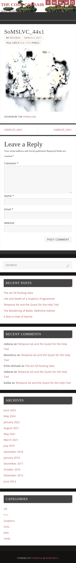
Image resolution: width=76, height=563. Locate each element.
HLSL (7, 526)
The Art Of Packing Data (18, 293)
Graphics (9, 521)
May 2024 (9, 416)
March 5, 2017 (33, 37)
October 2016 (12, 469)
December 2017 (13, 463)
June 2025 (10, 410)
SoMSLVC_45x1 (63, 129)
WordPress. (52, 558)
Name (9, 196)
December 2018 (13, 452)
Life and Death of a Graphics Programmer (29, 298)
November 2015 (13, 475)
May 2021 (9, 434)
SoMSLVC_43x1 (13, 129)
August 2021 (11, 428)
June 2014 (10, 481)
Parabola (37, 558)
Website (9, 223)
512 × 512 (25, 42)
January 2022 (12, 422)
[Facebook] (48, 2)
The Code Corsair (22, 4)
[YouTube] (60, 2)
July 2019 (9, 445)
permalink (29, 116)
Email (8, 209)
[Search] (68, 266)
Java (6, 532)
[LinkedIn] (54, 2)
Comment (11, 163)
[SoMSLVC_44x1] (38, 79)
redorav (15, 37)
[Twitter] (66, 2)
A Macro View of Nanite (18, 316)
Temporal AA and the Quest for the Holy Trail (31, 304)
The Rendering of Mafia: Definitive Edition (29, 310)
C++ (6, 514)
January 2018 (12, 457)
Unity (7, 538)
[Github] (72, 2)
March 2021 (11, 440)
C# (5, 509)
